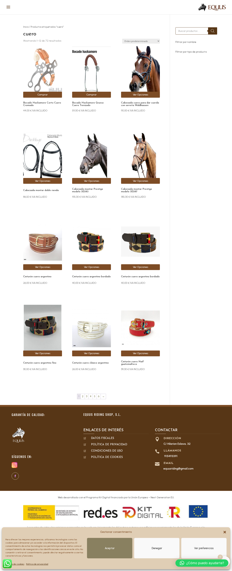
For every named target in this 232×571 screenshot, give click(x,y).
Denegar (157, 548)
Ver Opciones (140, 94)
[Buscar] (212, 31)
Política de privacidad (37, 564)
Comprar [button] (42, 94)
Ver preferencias (204, 548)
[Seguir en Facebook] (15, 476)
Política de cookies (14, 564)
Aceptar (110, 548)
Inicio (26, 27)
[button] (225, 532)
